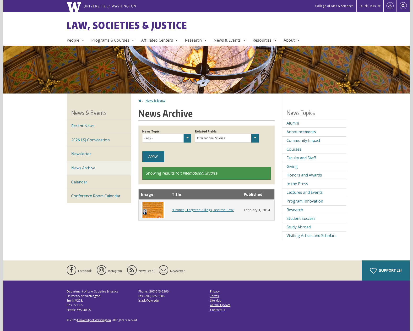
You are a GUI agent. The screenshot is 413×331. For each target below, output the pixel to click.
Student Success (301, 218)
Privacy (215, 291)
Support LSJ (390, 270)
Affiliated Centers (157, 40)
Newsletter (81, 153)
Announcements (301, 131)
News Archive (83, 168)
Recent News (82, 125)
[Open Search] (403, 6)
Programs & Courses (110, 40)
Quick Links (367, 6)
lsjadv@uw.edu (148, 300)
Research (193, 40)
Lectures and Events (305, 192)
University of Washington (94, 320)
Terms (214, 296)
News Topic (151, 131)
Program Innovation (305, 201)
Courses (294, 149)
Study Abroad (299, 227)
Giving (292, 166)
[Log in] (390, 6)
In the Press (297, 183)
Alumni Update (220, 305)
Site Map (216, 300)
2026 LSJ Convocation (90, 140)
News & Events (227, 40)
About (289, 40)
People (73, 40)
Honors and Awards (304, 175)
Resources (262, 40)
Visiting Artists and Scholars (312, 235)
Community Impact (303, 140)
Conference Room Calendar (95, 196)
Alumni (293, 123)
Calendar (79, 182)
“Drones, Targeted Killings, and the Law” (203, 210)
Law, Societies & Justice (127, 25)
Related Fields (206, 131)
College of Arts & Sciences (334, 6)
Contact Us (217, 310)
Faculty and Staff (301, 157)
